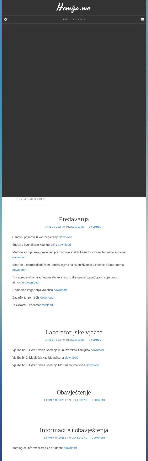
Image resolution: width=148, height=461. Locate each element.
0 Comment (96, 226)
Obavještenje (74, 392)
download (65, 237)
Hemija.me (74, 8)
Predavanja (74, 219)
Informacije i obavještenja (74, 430)
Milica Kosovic (75, 226)
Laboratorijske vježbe (74, 332)
